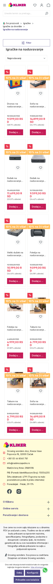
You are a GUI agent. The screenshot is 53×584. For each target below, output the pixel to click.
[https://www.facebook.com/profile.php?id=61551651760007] (9, 491)
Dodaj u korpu (16, 132)
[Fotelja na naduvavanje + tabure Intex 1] (15, 305)
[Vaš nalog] (41, 5)
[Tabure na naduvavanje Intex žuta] (38, 305)
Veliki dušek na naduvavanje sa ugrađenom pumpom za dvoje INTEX (15, 254)
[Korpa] (47, 5)
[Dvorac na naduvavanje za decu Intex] (15, 82)
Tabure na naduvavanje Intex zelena (14, 402)
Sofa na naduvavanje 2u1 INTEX (37, 105)
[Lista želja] (35, 5)
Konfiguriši (32, 572)
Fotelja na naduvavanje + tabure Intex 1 (15, 328)
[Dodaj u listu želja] (18, 93)
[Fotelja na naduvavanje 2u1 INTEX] (38, 231)
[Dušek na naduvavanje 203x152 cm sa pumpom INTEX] (15, 157)
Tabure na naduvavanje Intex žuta (37, 328)
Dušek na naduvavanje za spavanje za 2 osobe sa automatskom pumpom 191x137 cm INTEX (38, 179)
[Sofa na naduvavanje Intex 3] (38, 380)
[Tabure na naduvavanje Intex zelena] (15, 380)
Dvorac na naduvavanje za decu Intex (14, 105)
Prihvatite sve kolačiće (27, 580)
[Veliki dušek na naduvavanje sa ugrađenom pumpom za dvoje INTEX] (15, 231)
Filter (28, 42)
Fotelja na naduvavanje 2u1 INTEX (37, 254)
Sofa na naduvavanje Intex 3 (37, 402)
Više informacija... (38, 567)
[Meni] (5, 5)
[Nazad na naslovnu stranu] (17, 5)
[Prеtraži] (46, 13)
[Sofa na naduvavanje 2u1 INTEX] (38, 82)
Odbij (19, 572)
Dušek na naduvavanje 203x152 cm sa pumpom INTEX (14, 179)
